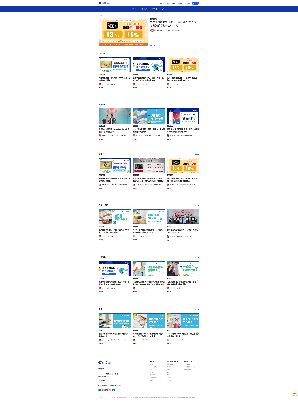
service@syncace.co (104, 376)
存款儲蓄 (135, 74)
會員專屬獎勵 (153, 377)
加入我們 (152, 364)
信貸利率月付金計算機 (189, 367)
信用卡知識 (153, 19)
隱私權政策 (152, 375)
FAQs (151, 369)
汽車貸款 (169, 380)
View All (197, 154)
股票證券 (135, 278)
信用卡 (168, 369)
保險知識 (135, 330)
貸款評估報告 (170, 364)
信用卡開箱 (101, 74)
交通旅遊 (135, 126)
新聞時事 (170, 226)
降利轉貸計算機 (187, 369)
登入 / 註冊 (195, 3)
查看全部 (152, 45)
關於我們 (152, 380)
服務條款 (152, 372)
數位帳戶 (169, 372)
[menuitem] (134, 9)
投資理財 (169, 375)
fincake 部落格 (153, 367)
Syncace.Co (111, 398)
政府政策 (101, 226)
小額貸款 (169, 377)
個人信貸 (169, 367)
